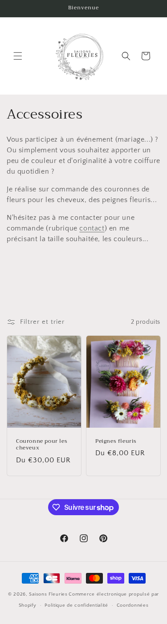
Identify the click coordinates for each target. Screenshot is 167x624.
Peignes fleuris (116, 441)
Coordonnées (133, 605)
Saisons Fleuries (48, 594)
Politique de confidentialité (76, 605)
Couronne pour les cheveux (41, 445)
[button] (18, 56)
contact (91, 228)
